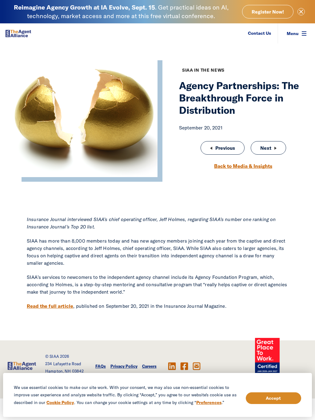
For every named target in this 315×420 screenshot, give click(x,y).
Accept (273, 398)
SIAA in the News (203, 70)
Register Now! (268, 12)
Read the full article (50, 306)
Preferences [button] (208, 402)
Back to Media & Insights (243, 166)
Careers (149, 366)
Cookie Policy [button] (60, 402)
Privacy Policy (124, 366)
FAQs (100, 366)
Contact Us (259, 33)
